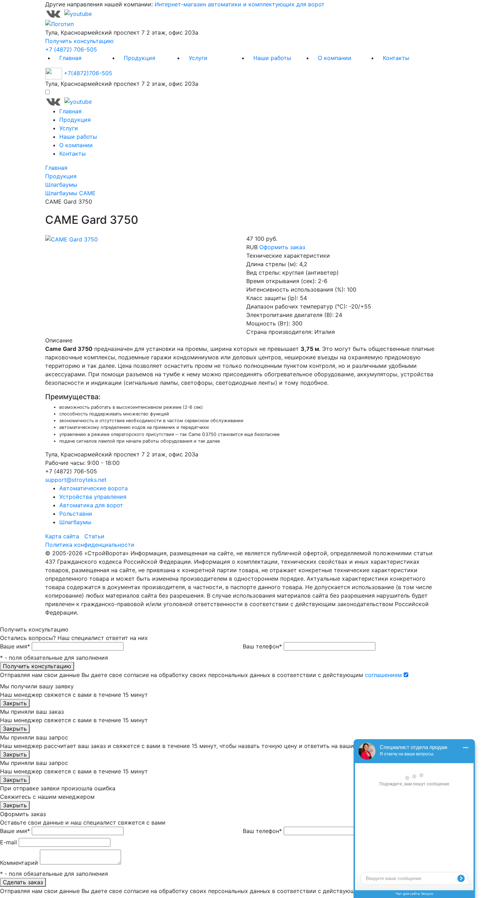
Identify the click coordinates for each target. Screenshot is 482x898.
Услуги (198, 57)
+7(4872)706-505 (88, 73)
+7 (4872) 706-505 (71, 49)
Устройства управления (92, 496)
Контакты (396, 57)
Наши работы (272, 57)
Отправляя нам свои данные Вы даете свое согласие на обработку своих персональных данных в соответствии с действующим (201, 674)
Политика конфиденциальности (89, 544)
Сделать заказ (23, 882)
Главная (70, 57)
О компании (334, 57)
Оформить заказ (282, 247)
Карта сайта (62, 536)
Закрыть (15, 703)
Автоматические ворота (93, 488)
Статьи (94, 536)
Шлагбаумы (75, 522)
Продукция (139, 57)
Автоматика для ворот (91, 505)
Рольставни (75, 513)
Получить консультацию (79, 40)
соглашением (383, 674)
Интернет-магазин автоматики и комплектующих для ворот (240, 4)
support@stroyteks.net (76, 479)
